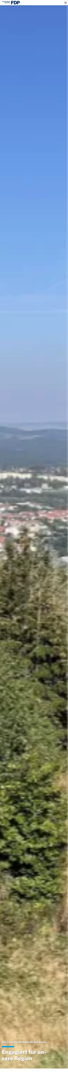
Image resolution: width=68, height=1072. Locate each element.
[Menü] (65, 3)
